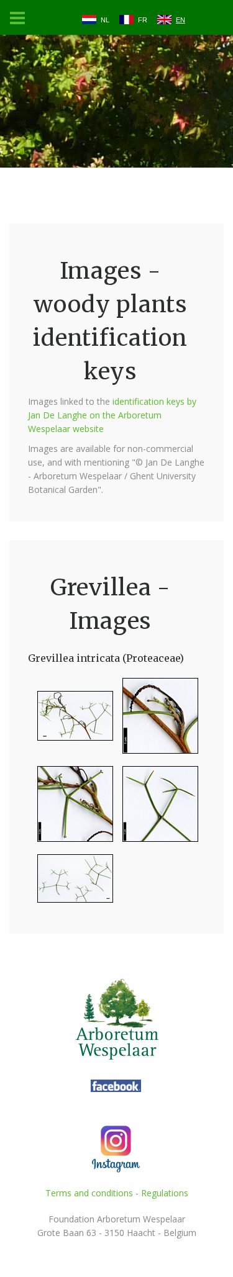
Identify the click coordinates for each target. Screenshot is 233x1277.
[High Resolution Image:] (70, 721)
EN (180, 20)
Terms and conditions (89, 1193)
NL (105, 20)
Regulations (164, 1193)
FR (142, 20)
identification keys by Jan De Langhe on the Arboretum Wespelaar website (112, 415)
